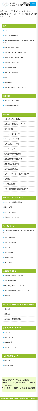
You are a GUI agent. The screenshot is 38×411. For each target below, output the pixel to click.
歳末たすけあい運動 (11, 72)
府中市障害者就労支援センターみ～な (17, 291)
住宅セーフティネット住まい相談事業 (17, 174)
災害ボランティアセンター (13, 217)
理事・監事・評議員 (11, 35)
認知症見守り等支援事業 (12, 154)
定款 (5, 30)
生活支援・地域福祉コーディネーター (17, 124)
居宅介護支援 (8, 337)
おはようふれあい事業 (11, 139)
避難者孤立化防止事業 (11, 164)
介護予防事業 (8, 365)
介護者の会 (8, 247)
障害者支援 (8, 342)
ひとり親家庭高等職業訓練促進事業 (16, 189)
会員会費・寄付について (12, 62)
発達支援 (7, 314)
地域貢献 (7, 179)
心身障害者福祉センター (12, 106)
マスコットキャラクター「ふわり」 (16, 87)
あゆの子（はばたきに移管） (14, 276)
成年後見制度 (8, 257)
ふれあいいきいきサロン (12, 134)
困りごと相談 (8, 129)
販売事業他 (8, 82)
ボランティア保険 (10, 212)
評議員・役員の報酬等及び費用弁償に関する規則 (18, 41)
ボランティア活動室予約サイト (14, 202)
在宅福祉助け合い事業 (11, 144)
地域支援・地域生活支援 (12, 319)
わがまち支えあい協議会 (12, 119)
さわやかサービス (10, 347)
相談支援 (7, 309)
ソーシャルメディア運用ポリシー (15, 52)
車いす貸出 (8, 262)
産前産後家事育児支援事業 (13, 159)
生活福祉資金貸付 (10, 184)
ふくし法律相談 (9, 237)
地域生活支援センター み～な (14, 286)
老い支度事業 (8, 252)
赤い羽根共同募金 (10, 67)
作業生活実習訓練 (10, 281)
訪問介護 (7, 332)
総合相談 (7, 360)
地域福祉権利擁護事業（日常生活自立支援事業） (18, 231)
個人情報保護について (11, 47)
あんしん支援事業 (10, 242)
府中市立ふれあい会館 (11, 101)
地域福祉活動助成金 (11, 169)
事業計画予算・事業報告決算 (14, 57)
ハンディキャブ (9, 149)
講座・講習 (8, 207)
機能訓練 (7, 296)
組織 (5, 77)
